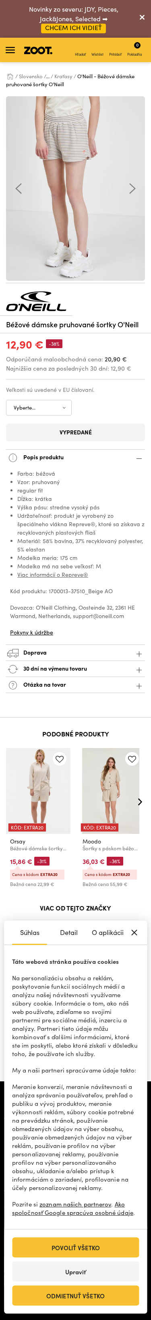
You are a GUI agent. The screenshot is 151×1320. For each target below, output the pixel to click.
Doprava (34, 652)
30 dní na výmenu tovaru (54, 668)
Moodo (92, 841)
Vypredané (76, 432)
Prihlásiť (115, 54)
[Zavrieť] (142, 18)
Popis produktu (43, 457)
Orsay (17, 841)
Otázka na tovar (44, 684)
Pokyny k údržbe (31, 632)
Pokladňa (134, 49)
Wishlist (97, 54)
